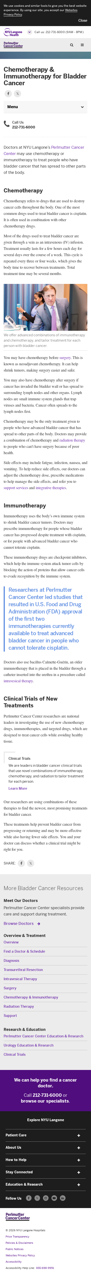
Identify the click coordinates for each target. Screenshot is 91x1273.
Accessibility (14, 1261)
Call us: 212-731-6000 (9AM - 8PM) (59, 32)
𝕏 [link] (30, 863)
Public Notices (15, 1249)
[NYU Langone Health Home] (13, 32)
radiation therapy (72, 440)
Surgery (10, 988)
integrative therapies (51, 487)
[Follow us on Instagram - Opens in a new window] (46, 1198)
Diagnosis (11, 961)
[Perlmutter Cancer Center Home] (13, 45)
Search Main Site (73, 45)
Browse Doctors (19, 923)
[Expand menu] (79, 1136)
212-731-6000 (23, 127)
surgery (65, 357)
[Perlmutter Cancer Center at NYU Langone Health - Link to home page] (18, 1217)
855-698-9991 (45, 1268)
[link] (21, 863)
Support (10, 1016)
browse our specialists (45, 1101)
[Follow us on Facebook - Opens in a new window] (29, 1198)
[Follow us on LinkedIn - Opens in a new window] (63, 1198)
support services (16, 487)
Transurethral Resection (23, 970)
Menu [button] (12, 107)
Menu (84, 45)
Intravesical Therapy (20, 979)
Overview (11, 942)
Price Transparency (17, 1236)
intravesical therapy (18, 680)
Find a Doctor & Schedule (24, 951)
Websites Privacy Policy (20, 1255)
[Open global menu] (29, 32)
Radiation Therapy (19, 1007)
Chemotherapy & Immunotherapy (31, 997)
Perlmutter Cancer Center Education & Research (43, 1036)
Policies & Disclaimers (19, 1243)
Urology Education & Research (28, 1045)
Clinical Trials (14, 1055)
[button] (82, 20)
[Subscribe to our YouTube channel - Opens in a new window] (54, 1198)
